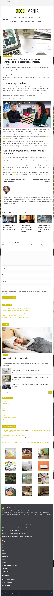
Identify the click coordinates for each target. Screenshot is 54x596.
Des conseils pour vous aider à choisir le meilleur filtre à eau (14, 180)
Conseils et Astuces (7, 55)
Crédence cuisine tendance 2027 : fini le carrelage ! (14, 313)
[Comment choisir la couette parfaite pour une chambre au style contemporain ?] (6, 385)
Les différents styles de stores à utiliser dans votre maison (27, 228)
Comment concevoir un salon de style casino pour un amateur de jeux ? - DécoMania (22, 434)
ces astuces (13, 172)
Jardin (21, 21)
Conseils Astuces (30, 21)
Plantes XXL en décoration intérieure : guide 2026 (13, 315)
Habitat (24, 17)
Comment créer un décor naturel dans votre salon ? (40, 437)
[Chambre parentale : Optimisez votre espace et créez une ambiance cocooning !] (6, 378)
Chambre (38, 17)
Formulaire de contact (7, 582)
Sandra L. (13, 64)
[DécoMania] (3, 19)
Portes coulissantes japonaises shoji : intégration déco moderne (17, 308)
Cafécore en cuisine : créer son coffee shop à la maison (15, 310)
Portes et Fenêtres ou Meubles (9, 417)
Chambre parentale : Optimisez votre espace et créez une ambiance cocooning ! (31, 377)
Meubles (31, 17)
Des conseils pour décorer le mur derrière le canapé (9, 227)
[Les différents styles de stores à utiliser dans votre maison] (27, 216)
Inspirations (40, 21)
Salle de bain (14, 21)
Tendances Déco (6, 422)
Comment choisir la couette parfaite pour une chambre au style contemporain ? (31, 384)
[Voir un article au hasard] (50, 19)
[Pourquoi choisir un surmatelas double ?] (27, 340)
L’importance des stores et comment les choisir (29, 440)
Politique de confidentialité (8, 579)
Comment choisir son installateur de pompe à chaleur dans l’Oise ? (44, 228)
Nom (4, 268)
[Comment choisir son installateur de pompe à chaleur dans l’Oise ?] (44, 216)
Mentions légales (6, 585)
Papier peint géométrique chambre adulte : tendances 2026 (16, 320)
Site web (4, 281)
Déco (15, 17)
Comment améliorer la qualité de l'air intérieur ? (13, 437)
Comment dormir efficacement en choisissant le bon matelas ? (27, 370)
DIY (19, 17)
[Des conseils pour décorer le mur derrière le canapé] (9, 216)
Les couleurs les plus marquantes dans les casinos (14, 430)
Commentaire (6, 249)
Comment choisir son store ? (8, 440)
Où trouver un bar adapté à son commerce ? (41, 180)
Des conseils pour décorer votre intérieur (11, 442)
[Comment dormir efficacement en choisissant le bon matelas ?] (6, 371)
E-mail (4, 275)
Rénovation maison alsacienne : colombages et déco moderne (16, 317)
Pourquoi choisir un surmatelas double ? (19, 358)
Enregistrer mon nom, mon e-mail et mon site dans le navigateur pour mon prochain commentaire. (24, 292)
